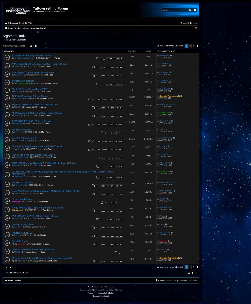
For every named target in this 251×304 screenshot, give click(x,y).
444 (103, 236)
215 (116, 108)
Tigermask (164, 207)
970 (108, 186)
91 (121, 84)
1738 (115, 124)
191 (116, 116)
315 (103, 228)
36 (107, 59)
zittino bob (18, 140)
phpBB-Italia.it (108, 293)
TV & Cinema (48, 210)
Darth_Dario (23, 83)
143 (112, 67)
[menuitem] (28, 23)
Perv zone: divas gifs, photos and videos (33, 155)
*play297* (18, 75)
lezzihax (17, 227)
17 (118, 219)
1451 (120, 150)
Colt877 (17, 132)
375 (121, 244)
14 (107, 219)
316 (103, 211)
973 (121, 186)
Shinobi (17, 66)
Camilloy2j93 (165, 89)
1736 (105, 124)
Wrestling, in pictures (23, 81)
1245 (115, 99)
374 (121, 194)
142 (108, 67)
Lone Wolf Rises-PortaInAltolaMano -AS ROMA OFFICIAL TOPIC (45, 191)
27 (121, 166)
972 (116, 186)
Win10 (90, 287)
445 (108, 236)
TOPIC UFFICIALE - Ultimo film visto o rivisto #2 (37, 207)
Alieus (162, 129)
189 (108, 116)
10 (118, 158)
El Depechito (165, 233)
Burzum (17, 92)
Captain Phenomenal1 (170, 96)
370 (103, 194)
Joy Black (22, 261)
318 (112, 211)
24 (111, 166)
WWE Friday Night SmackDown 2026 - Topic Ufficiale (39, 64)
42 (121, 177)
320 (121, 211)
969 (103, 186)
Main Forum (46, 66)
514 (121, 76)
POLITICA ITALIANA (22, 182)
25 (114, 166)
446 (112, 236)
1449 (110, 150)
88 (111, 84)
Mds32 (17, 107)
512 (112, 76)
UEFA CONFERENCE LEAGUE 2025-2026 (33, 249)
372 (112, 194)
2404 (105, 141)
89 (114, 84)
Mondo (57, 58)
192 (121, 116)
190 (112, 116)
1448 (105, 150)
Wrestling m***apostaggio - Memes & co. (33, 72)
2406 (115, 141)
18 (121, 219)
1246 (120, 99)
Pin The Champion (21, 129)
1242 (99, 99)
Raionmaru (164, 64)
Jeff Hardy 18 (19, 177)
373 (116, 194)
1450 (115, 150)
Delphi (16, 235)
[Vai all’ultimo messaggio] (171, 55)
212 (103, 108)
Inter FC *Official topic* (24, 138)
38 (114, 59)
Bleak (162, 224)
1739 (120, 124)
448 (121, 236)
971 (112, 186)
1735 (99, 124)
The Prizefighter (166, 104)
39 (118, 59)
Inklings (17, 202)
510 (103, 76)
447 (116, 236)
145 (121, 67)
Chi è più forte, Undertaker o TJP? (30, 89)
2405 (110, 141)
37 (111, 59)
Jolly (16, 193)
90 (118, 84)
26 (118, 166)
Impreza (21, 244)
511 (108, 76)
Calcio (43, 107)
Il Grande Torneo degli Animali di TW (31, 55)
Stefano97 (18, 99)
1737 (110, 124)
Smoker (163, 249)
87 (107, 84)
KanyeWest (165, 55)
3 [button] (193, 45)
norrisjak (163, 146)
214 (112, 108)
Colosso (18, 210)
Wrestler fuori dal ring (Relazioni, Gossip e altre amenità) (42, 258)
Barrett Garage (20, 157)
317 (108, 211)
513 (116, 76)
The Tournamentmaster (24, 58)
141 (103, 67)
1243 (105, 99)
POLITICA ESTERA (22, 233)
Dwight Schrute (166, 138)
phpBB (91, 290)
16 (114, 219)
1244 (110, 99)
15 (111, 219)
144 (116, 67)
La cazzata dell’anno (22, 199)
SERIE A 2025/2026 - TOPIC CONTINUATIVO (35, 104)
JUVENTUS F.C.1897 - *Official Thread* (32, 121)
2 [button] (190, 45)
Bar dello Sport (20, 241)
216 (121, 108)
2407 (120, 141)
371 (108, 194)
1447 (99, 150)
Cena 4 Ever (165, 121)
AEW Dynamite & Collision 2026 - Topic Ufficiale (37, 113)
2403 (99, 141)
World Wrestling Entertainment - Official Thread (37, 146)
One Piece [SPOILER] (23, 224)
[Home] (18, 10)
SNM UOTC (165, 163)
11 (121, 158)
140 (103, 261)
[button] (197, 46)
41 (118, 177)
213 (108, 108)
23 (107, 166)
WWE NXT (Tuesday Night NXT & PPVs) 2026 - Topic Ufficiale (44, 163)
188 (103, 116)
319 (116, 211)
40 (121, 59)
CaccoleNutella (20, 185)
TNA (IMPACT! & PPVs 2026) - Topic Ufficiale (35, 216)
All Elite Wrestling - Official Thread (30, 96)
